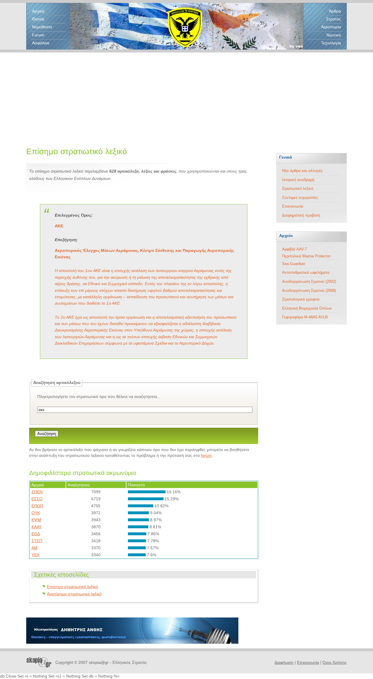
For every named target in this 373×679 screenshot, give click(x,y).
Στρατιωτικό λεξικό (297, 188)
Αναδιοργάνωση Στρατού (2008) (309, 290)
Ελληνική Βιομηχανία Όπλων (307, 308)
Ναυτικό (333, 35)
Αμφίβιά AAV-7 (294, 249)
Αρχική (38, 11)
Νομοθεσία (42, 26)
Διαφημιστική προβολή (301, 215)
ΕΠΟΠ (37, 505)
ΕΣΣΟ (37, 498)
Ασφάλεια (40, 43)
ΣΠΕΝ (37, 491)
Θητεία (38, 19)
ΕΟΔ (35, 533)
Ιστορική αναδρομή (298, 180)
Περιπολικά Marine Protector (306, 256)
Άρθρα (335, 11)
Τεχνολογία (331, 43)
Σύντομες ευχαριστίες (300, 197)
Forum (38, 35)
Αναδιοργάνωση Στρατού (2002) (309, 281)
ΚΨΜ (36, 519)
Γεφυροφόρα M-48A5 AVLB (305, 317)
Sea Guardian (293, 264)
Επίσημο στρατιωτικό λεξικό (72, 586)
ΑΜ (34, 547)
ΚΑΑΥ (36, 526)
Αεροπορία (331, 26)
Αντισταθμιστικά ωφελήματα (306, 272)
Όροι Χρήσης (335, 662)
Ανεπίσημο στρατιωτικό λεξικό (74, 594)
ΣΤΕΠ (36, 540)
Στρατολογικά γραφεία (301, 299)
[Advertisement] (186, 93)
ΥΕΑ (35, 554)
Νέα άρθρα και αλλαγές (302, 171)
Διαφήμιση (284, 662)
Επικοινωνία (292, 206)
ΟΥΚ (35, 512)
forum (206, 455)
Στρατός (333, 19)
